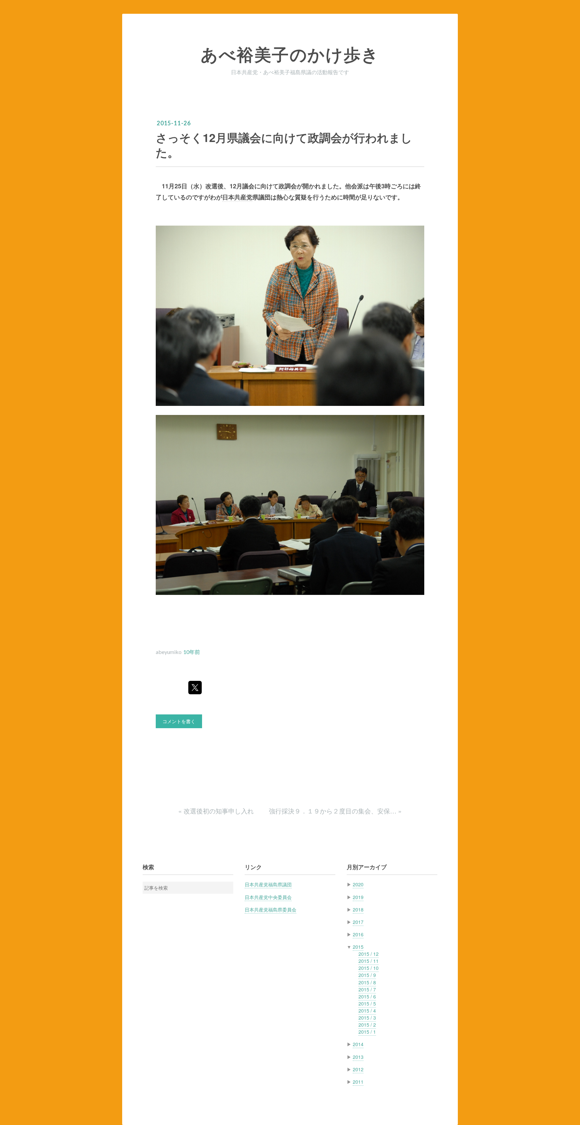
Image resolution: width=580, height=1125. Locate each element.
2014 (358, 1044)
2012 (358, 1069)
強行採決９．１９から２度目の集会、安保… (335, 810)
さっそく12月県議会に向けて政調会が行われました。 (284, 144)
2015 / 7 (367, 989)
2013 (358, 1056)
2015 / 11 (368, 960)
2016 (358, 934)
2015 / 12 (368, 953)
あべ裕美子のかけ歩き (290, 54)
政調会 (288, 186)
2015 (358, 946)
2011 (358, 1081)
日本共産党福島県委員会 (270, 909)
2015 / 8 (367, 982)
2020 (358, 884)
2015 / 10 (368, 968)
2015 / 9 (367, 975)
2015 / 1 (367, 1031)
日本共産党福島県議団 (268, 884)
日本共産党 (237, 197)
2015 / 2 (367, 1024)
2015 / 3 (367, 1017)
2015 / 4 (367, 1010)
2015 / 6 (367, 996)
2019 (358, 897)
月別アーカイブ (367, 867)
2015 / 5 (367, 1003)
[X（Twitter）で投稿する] (195, 687)
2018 (358, 909)
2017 (358, 922)
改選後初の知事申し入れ (216, 810)
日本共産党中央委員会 (268, 897)
